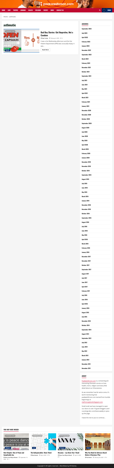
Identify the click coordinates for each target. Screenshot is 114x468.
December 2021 (86, 67)
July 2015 (84, 317)
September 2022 (86, 55)
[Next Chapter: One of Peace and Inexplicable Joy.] (16, 441)
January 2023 (85, 46)
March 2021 (85, 97)
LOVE (9, 10)
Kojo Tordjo (45, 38)
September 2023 (86, 29)
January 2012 (85, 360)
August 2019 (85, 179)
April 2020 (85, 145)
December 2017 (86, 256)
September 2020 (87, 123)
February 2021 (86, 102)
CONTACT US (60, 10)
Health (7, 50)
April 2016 (85, 304)
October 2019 (86, 171)
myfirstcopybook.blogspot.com (92, 402)
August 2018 (85, 222)
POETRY (45, 10)
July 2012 (84, 342)
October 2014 (86, 325)
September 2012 (86, 338)
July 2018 (84, 226)
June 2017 (84, 282)
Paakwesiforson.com (89, 381)
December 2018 (86, 205)
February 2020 (86, 153)
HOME (3, 10)
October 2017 (85, 265)
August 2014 (85, 334)
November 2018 (86, 209)
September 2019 (86, 175)
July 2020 (84, 132)
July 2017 (84, 278)
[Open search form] (99, 10)
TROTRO (15, 10)
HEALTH (30, 10)
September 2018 (86, 218)
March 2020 (85, 149)
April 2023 (85, 37)
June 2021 (85, 85)
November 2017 (86, 261)
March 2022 (85, 59)
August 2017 (85, 274)
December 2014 (86, 321)
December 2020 (86, 110)
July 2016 (84, 295)
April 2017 (85, 287)
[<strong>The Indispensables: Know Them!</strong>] (43, 441)
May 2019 (84, 192)
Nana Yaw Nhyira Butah (11, 457)
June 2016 (85, 299)
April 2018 (85, 239)
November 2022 (86, 50)
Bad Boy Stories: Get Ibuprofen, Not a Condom (21, 41)
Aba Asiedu (35, 455)
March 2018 (85, 244)
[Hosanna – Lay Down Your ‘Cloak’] (70, 441)
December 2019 (86, 162)
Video (109, 10)
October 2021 (86, 72)
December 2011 (86, 364)
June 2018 (85, 231)
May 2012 (84, 351)
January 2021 (85, 106)
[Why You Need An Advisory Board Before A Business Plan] (97, 441)
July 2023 (84, 33)
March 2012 (85, 355)
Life (34, 448)
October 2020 (86, 119)
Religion (8, 448)
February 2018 (86, 248)
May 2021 (84, 89)
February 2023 (86, 42)
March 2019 (85, 196)
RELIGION (38, 10)
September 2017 (86, 269)
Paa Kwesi (89, 457)
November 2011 (86, 368)
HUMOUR (23, 10)
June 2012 (85, 347)
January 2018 (85, 252)
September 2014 (86, 330)
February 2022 (86, 63)
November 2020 (86, 115)
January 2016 (85, 308)
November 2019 (86, 166)
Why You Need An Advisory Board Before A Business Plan (96, 453)
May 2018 (84, 235)
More (88, 448)
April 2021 (85, 93)
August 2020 (85, 128)
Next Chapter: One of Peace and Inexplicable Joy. (14, 453)
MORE (52, 10)
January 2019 (85, 201)
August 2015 (85, 312)
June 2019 (85, 188)
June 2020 (85, 136)
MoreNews (63, 466)
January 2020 (86, 158)
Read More (46, 50)
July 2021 (84, 80)
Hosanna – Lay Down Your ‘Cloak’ (69, 452)
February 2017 (86, 291)
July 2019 (84, 183)
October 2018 (86, 213)
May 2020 (84, 140)
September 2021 (86, 76)
